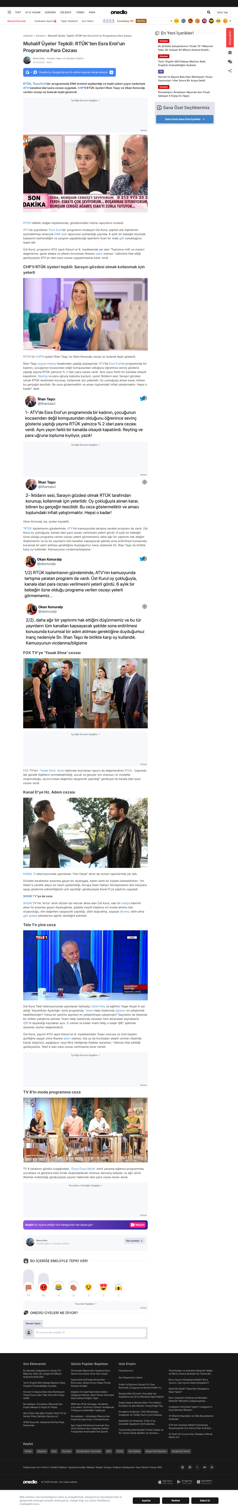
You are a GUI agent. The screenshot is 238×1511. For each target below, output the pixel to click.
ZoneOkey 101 (125, 21)
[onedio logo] (119, 12)
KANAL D (29, 874)
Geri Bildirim (42, 1467)
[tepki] (28, 1287)
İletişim (99, 1467)
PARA (92, 12)
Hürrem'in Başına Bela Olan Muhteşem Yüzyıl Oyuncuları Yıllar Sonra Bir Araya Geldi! (185, 78)
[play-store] (185, 1482)
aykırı (99, 253)
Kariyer (108, 1467)
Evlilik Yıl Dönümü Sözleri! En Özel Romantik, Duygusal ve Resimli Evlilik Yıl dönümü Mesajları (140, 1387)
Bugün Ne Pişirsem (156, 1451)
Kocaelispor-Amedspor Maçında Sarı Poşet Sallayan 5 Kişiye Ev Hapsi (184, 94)
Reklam (91, 1467)
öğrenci (120, 1010)
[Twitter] (197, 1467)
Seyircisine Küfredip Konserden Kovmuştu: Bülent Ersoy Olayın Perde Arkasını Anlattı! (91, 1382)
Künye (153, 1467)
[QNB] (176, 21)
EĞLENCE (65, 12)
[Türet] (183, 21)
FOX (26, 770)
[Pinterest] (212, 1467)
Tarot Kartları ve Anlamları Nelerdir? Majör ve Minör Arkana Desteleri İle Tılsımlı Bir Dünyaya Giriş (191, 1373)
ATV (26, 88)
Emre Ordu (58, 58)
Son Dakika (134, 1451)
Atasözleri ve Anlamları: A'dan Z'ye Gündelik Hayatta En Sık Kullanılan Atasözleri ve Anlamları (137, 1423)
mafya (126, 903)
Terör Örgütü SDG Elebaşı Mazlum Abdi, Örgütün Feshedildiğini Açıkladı (182, 63)
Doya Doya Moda (83, 1168)
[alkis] (218, 21)
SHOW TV (30, 896)
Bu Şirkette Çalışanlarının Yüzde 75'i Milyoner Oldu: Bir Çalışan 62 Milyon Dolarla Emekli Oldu (185, 48)
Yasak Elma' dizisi (52, 770)
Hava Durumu (126, 1370)
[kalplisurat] (225, 21)
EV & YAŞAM (32, 12)
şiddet (33, 915)
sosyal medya (47, 363)
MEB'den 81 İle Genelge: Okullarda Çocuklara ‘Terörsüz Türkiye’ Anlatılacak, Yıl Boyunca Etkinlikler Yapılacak (92, 1407)
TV (160, 71)
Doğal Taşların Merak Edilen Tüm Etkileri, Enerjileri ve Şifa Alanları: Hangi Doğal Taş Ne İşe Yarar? (140, 1405)
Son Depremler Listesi (130, 1377)
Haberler (28, 35)
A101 (108, 1451)
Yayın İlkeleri (142, 1467)
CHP (81, 88)
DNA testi (60, 234)
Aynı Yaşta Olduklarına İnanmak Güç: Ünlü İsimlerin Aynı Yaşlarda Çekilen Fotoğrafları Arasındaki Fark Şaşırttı (90, 1428)
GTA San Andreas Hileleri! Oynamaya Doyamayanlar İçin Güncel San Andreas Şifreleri (190, 1428)
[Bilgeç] (190, 21)
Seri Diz (141, 21)
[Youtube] (205, 1467)
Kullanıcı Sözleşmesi (124, 1467)
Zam (54, 1451)
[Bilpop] (197, 21)
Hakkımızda (29, 1467)
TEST (18, 12)
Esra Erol (40, 83)
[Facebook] (190, 1467)
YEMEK (80, 12)
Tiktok (120, 1451)
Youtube (66, 1451)
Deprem (41, 1451)
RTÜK (27, 83)
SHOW (27, 903)
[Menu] (9, 12)
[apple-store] (166, 1482)
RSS (160, 1467)
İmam (89, 1010)
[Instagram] (183, 1467)
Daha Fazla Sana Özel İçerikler (183, 119)
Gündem (40, 35)
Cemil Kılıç (98, 1006)
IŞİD (25, 1023)
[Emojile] (204, 21)
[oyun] (211, 21)
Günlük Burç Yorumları (89, 1451)
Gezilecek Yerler (181, 1451)
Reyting (43, 376)
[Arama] (209, 12)
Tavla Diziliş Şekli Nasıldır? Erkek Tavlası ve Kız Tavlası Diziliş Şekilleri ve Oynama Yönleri (141, 1432)
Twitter (28, 1451)
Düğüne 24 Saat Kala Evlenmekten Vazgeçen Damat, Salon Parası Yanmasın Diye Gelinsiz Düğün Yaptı (92, 1394)
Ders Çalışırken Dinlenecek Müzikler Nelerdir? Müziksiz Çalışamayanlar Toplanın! (188, 1400)
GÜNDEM (50, 12)
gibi (121, 238)
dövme (124, 911)
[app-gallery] (205, 1482)
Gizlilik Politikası (58, 1467)
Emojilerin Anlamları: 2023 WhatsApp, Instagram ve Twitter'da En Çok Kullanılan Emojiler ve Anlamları (141, 1414)
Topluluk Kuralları (77, 1467)
